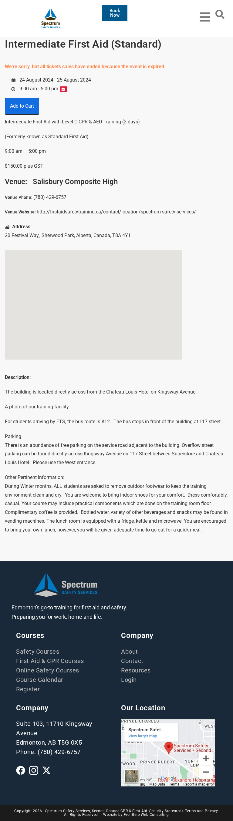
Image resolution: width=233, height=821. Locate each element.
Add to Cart (22, 106)
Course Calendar (39, 679)
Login (129, 679)
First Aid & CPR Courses (50, 661)
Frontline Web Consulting (146, 815)
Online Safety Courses (47, 670)
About (129, 651)
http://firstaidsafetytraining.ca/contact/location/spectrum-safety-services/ (116, 212)
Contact (132, 661)
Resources (136, 670)
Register (28, 689)
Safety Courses (37, 651)
